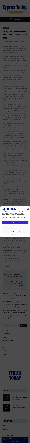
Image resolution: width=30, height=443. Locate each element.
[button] (27, 209)
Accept (15, 222)
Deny (15, 227)
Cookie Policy (14, 234)
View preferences (15, 231)
